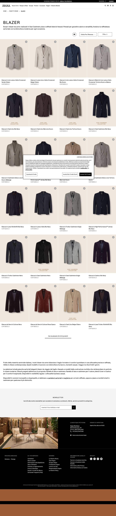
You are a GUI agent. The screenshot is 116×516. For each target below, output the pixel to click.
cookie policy (84, 168)
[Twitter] (91, 459)
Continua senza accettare (85, 157)
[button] (105, 5)
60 (20, 172)
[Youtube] (101, 459)
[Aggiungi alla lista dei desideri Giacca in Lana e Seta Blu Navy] (55, 188)
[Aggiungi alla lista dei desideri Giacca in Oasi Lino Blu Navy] (26, 90)
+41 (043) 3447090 (78, 431)
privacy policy (28, 170)
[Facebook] (98, 459)
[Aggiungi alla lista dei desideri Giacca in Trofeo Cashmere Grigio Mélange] (84, 188)
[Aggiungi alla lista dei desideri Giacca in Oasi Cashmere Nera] (55, 237)
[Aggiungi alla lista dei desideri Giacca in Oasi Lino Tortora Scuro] (84, 90)
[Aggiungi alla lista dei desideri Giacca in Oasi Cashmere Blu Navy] (113, 90)
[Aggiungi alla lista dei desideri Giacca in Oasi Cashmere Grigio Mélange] (84, 237)
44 (63, 221)
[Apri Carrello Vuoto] (113, 5)
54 (45, 74)
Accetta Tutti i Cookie (85, 174)
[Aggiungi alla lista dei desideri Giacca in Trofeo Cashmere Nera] (26, 237)
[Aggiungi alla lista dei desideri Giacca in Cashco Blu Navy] (113, 237)
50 (39, 74)
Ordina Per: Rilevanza (87, 34)
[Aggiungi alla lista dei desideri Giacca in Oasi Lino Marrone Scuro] (55, 90)
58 (17, 74)
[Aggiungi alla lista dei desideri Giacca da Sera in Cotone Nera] (26, 286)
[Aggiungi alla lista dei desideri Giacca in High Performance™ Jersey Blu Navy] (113, 188)
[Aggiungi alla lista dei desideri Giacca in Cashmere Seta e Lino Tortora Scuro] (113, 139)
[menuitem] (15, 6)
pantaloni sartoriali (55, 378)
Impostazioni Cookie (31, 174)
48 (11, 74)
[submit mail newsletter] (74, 407)
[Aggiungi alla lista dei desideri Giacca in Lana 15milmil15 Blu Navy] (26, 188)
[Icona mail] (108, 5)
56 (48, 74)
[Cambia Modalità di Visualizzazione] (74, 34)
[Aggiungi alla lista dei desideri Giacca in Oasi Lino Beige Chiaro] (84, 286)
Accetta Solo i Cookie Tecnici (70, 174)
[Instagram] (94, 459)
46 (63, 74)
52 (14, 74)
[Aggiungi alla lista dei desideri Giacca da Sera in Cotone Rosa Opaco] (55, 286)
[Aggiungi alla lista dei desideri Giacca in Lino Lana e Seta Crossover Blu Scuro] (84, 42)
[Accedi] (110, 5)
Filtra (104, 34)
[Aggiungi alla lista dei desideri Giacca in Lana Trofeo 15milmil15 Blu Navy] (113, 286)
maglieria (66, 378)
